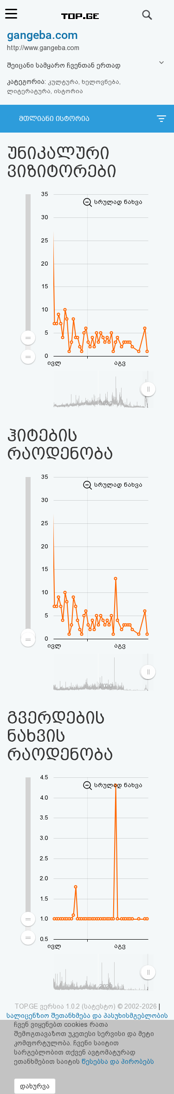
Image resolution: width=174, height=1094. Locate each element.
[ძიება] (147, 14)
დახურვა (35, 1086)
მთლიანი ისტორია (54, 118)
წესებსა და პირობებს (118, 1061)
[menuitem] (28, 346)
